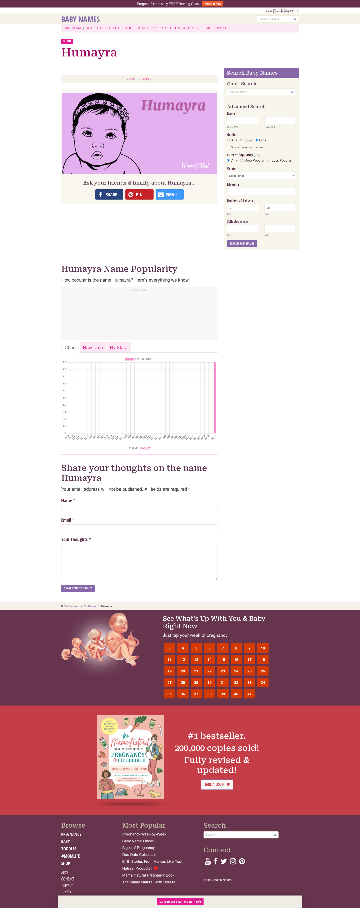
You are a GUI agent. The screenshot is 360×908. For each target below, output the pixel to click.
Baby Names (80, 19)
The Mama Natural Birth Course (148, 881)
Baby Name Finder (138, 840)
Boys (248, 140)
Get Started (72, 28)
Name (66, 500)
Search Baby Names (242, 243)
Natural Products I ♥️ (140, 868)
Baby (65, 841)
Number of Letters (240, 200)
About (66, 873)
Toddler (68, 849)
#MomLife (70, 856)
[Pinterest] (242, 862)
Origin (231, 168)
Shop (65, 863)
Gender (232, 134)
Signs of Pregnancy (138, 847)
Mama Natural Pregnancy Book (148, 875)
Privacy (67, 885)
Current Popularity (243, 154)
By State (118, 347)
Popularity (146, 78)
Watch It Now (212, 4)
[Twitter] (223, 862)
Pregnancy (71, 834)
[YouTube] (208, 862)
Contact (67, 879)
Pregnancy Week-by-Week (144, 834)
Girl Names (90, 606)
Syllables (237, 221)
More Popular (254, 160)
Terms (66, 891)
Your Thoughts (76, 539)
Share (132, 78)
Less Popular (281, 160)
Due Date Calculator (139, 854)
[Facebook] (216, 862)
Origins (220, 28)
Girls (262, 140)
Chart (70, 347)
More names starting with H (178, 902)
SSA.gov (144, 448)
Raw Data (93, 347)
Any (234, 140)
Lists (207, 28)
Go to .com (281, 10)
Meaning (233, 184)
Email (66, 520)
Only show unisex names (246, 147)
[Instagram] (233, 862)
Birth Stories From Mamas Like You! (152, 861)
